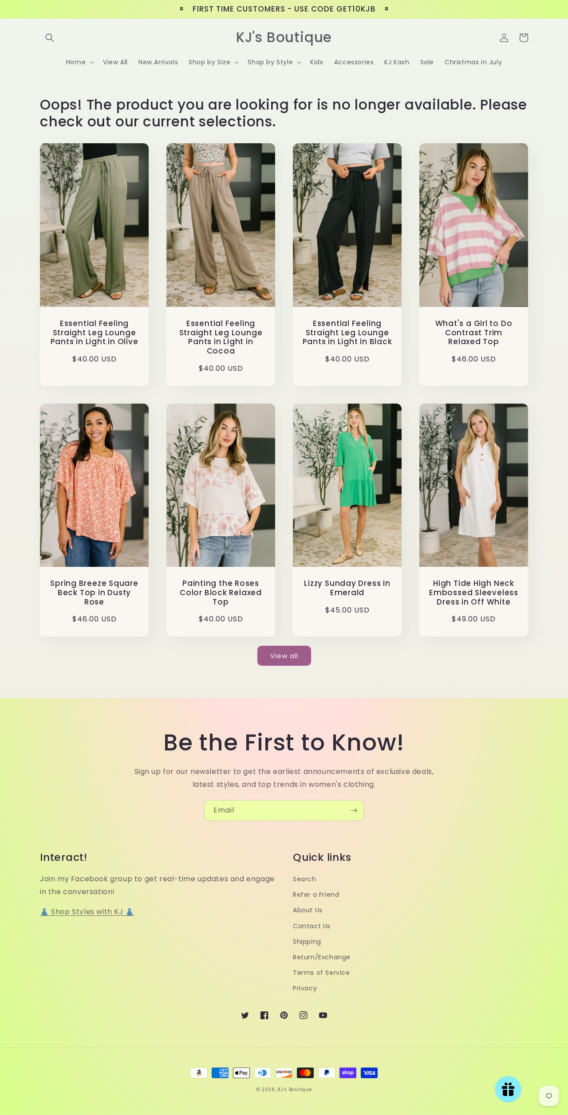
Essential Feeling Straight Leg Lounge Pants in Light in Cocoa (221, 337)
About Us (308, 910)
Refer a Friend (316, 894)
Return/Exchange (322, 957)
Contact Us (312, 926)
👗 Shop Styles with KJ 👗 (87, 912)
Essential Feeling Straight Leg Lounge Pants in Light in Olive (94, 332)
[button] (49, 37)
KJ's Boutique (295, 1089)
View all (284, 655)
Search (304, 879)
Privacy (305, 988)
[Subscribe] (353, 810)
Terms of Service (321, 972)
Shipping (307, 941)
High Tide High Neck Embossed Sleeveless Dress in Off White (473, 592)
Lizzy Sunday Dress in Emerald (347, 588)
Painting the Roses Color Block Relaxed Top (221, 592)
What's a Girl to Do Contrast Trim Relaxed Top (474, 332)
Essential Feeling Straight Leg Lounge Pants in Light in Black (347, 332)
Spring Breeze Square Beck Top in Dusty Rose (94, 592)
